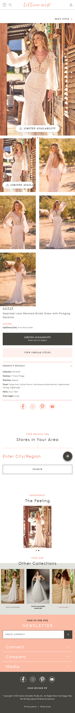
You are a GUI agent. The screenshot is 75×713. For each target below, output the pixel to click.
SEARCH (37, 469)
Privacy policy (30, 707)
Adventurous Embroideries (45, 385)
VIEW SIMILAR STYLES (37, 353)
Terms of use (45, 707)
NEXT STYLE (62, 19)
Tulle (16, 392)
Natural (15, 380)
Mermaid (16, 372)
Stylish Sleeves (26, 385)
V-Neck (14, 376)
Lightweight (15, 388)
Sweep (16, 396)
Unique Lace (14, 385)
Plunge (21, 376)
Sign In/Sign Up (38, 688)
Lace (11, 392)
